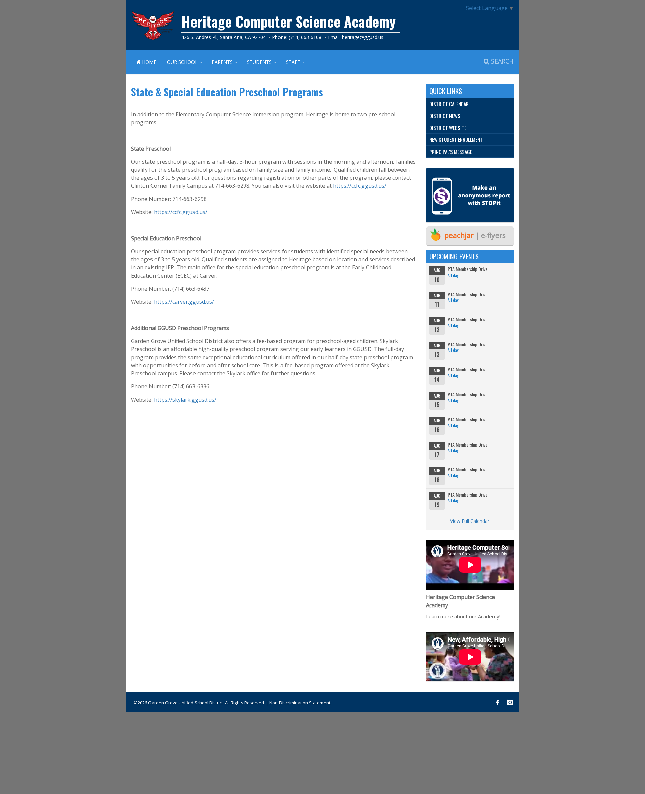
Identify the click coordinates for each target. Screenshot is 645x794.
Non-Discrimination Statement (299, 703)
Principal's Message (450, 151)
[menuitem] (470, 104)
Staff (293, 62)
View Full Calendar (469, 521)
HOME (148, 62)
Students (259, 62)
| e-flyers (475, 235)
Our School (182, 62)
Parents (222, 62)
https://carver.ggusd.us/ (184, 301)
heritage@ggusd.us (362, 37)
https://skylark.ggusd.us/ (185, 399)
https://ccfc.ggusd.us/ (359, 186)
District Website (447, 127)
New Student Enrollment (456, 139)
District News (444, 115)
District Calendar (449, 104)
